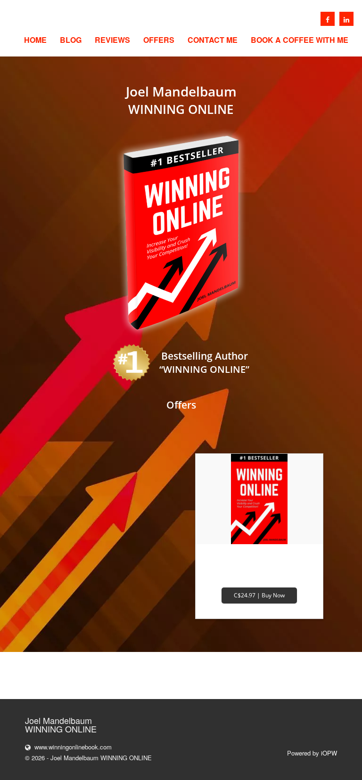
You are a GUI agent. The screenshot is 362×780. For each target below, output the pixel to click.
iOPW (329, 752)
